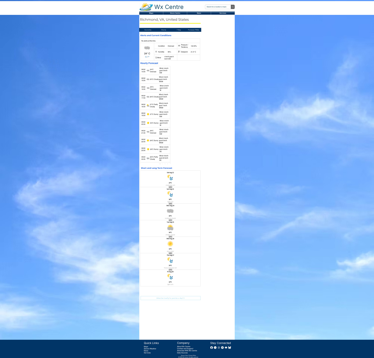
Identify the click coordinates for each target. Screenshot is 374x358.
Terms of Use (184, 355)
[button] (175, 13)
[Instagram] (218, 347)
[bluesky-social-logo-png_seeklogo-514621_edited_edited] (229, 347)
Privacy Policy (192, 355)
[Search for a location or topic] (233, 7)
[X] (215, 347)
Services (147, 353)
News (146, 351)
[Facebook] (211, 347)
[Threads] (222, 347)
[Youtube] (226, 347)
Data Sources (182, 353)
